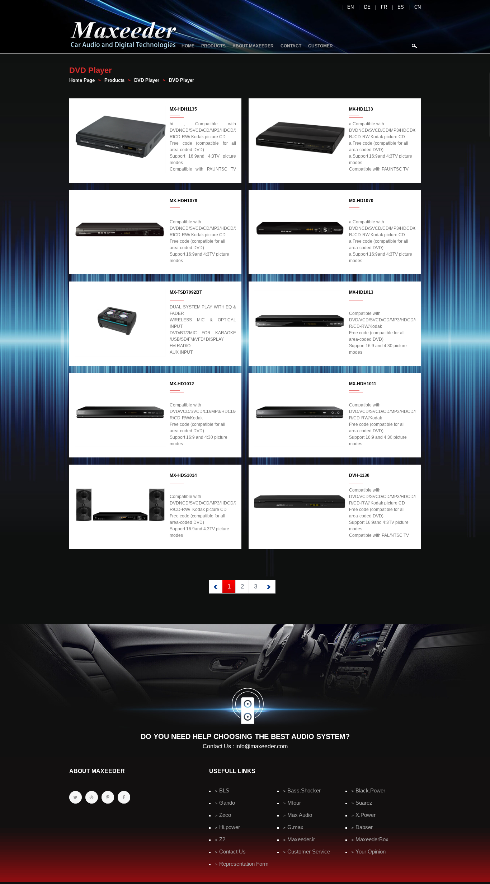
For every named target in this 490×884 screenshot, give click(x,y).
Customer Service (308, 851)
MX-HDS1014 (183, 475)
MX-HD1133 (361, 109)
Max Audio (299, 815)
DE (367, 7)
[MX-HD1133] (299, 172)
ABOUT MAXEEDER (253, 45)
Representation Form (244, 864)
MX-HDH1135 (183, 109)
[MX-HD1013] (299, 355)
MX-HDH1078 (183, 200)
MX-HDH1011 (362, 383)
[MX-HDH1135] (120, 172)
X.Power (365, 815)
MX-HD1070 (361, 200)
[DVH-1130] (299, 538)
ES (400, 7)
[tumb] (91, 797)
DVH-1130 (359, 475)
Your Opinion (370, 851)
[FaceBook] (124, 797)
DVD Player (146, 80)
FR (384, 7)
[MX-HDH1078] (120, 263)
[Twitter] (75, 797)
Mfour (294, 803)
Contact (291, 45)
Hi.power (229, 827)
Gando (227, 803)
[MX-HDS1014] (120, 538)
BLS (224, 790)
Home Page (82, 80)
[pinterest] (108, 797)
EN (350, 7)
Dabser (364, 827)
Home (188, 45)
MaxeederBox (371, 839)
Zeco (225, 815)
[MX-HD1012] (120, 447)
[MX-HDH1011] (299, 447)
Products (213, 45)
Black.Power (370, 790)
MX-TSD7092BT (186, 292)
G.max (295, 827)
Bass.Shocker (304, 790)
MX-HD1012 (182, 383)
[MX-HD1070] (299, 263)
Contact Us (232, 851)
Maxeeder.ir (301, 839)
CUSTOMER (320, 45)
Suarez (363, 803)
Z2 (222, 839)
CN (417, 7)
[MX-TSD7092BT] (120, 355)
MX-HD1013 (361, 292)
